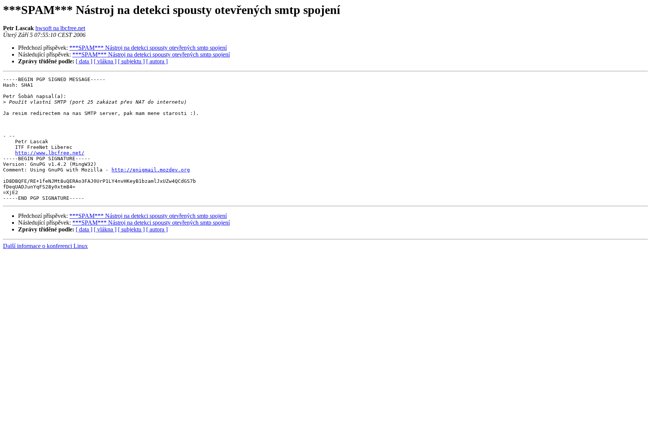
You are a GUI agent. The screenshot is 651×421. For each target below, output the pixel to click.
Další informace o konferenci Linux (45, 246)
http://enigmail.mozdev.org (151, 170)
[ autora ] (157, 61)
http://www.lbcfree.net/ (49, 153)
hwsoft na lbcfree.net (60, 28)
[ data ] (84, 61)
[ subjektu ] (131, 61)
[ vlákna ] (105, 61)
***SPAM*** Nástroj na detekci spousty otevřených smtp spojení (148, 47)
